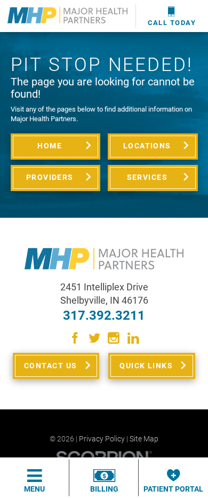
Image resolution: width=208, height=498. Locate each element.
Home (49, 145)
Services (147, 177)
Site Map (144, 439)
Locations (147, 145)
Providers (50, 177)
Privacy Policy (102, 439)
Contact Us (50, 365)
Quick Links (146, 365)
